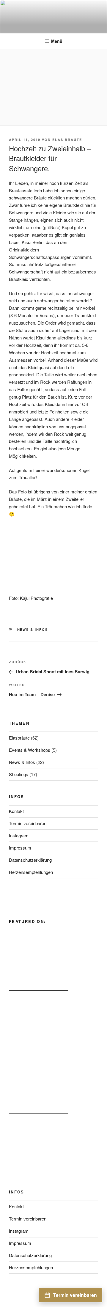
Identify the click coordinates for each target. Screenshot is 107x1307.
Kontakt (16, 811)
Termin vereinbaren (27, 823)
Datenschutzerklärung (30, 860)
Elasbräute (19, 738)
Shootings (18, 774)
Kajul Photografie (36, 598)
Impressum (20, 847)
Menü (56, 41)
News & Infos (32, 629)
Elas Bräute (67, 139)
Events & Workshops (29, 750)
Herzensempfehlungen (31, 872)
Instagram (19, 835)
